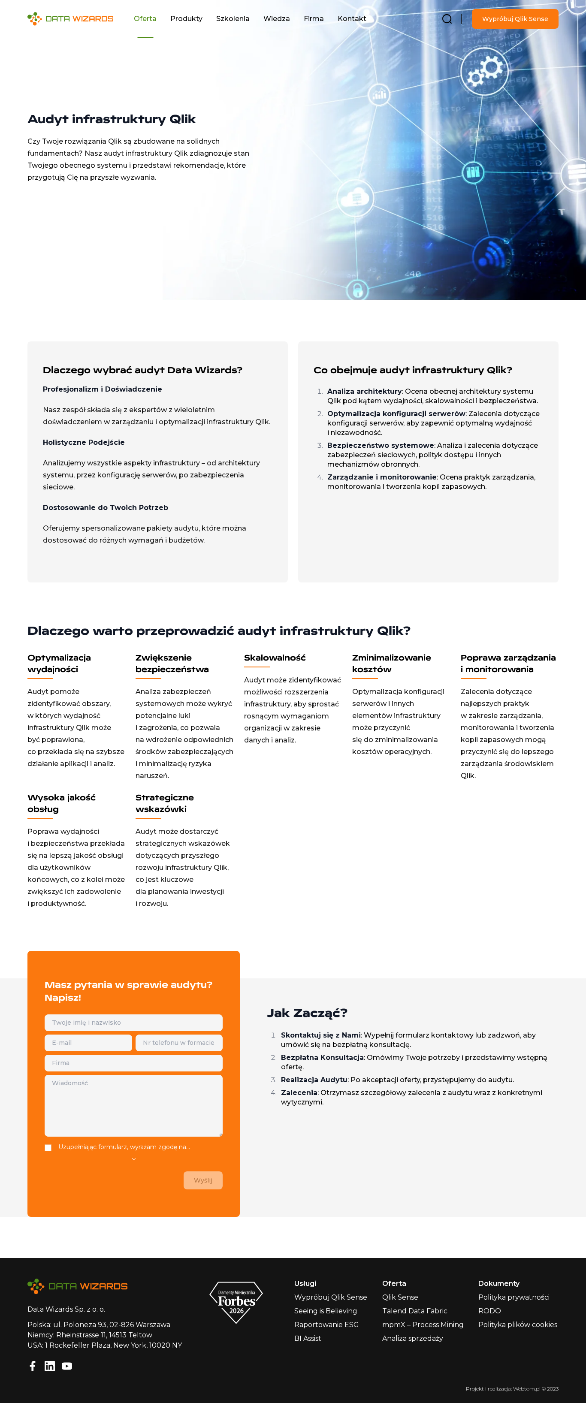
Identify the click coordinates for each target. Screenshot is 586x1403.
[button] (145, 19)
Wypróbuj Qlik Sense (515, 19)
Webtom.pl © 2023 (536, 1388)
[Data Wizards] (77, 19)
